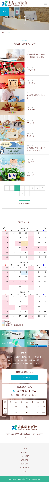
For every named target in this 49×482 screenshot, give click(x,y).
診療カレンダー (24, 377)
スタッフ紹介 (24, 456)
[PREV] (4, 228)
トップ (24, 448)
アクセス (24, 471)
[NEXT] (44, 228)
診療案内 (24, 460)
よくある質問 (24, 467)
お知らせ (24, 464)
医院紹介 (24, 452)
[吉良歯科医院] (14, 3)
